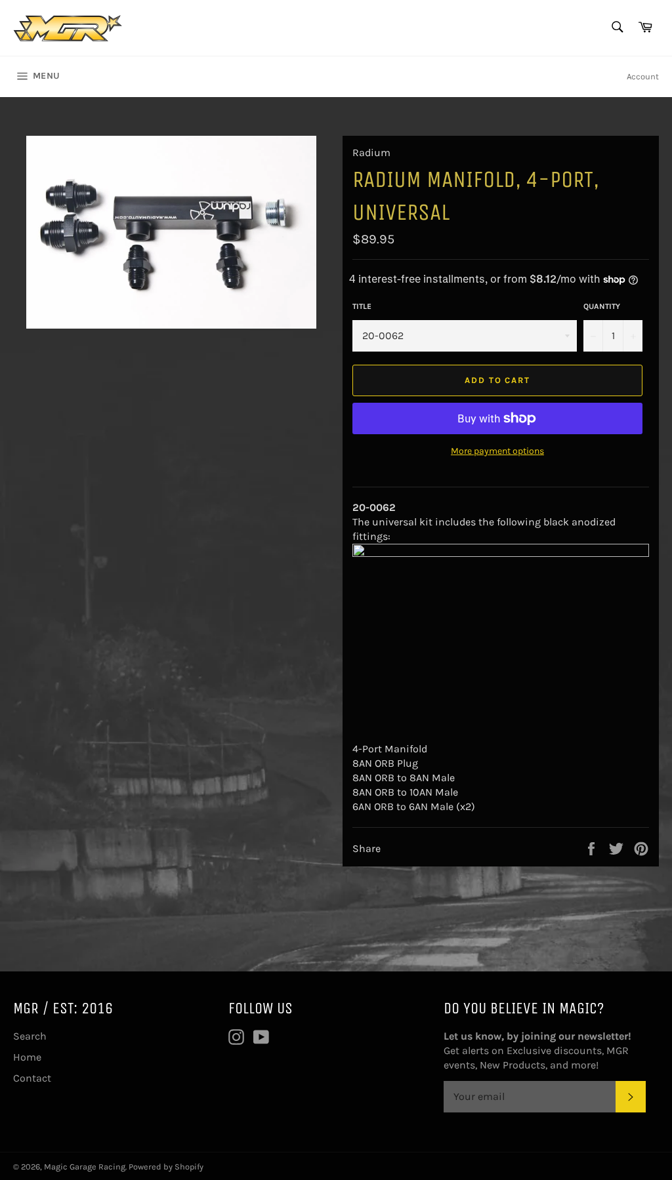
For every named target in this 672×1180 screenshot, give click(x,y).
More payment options (497, 451)
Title (361, 306)
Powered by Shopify (166, 1166)
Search (30, 1036)
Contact (32, 1078)
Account (643, 76)
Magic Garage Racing (84, 1166)
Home (27, 1057)
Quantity (601, 306)
